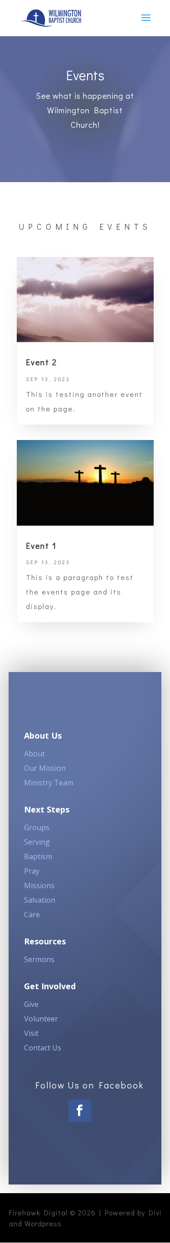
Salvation (39, 900)
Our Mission (45, 768)
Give (31, 1004)
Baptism (38, 856)
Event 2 (41, 362)
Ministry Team (48, 783)
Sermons (39, 959)
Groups (36, 827)
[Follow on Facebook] (79, 1110)
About (34, 754)
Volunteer (41, 1019)
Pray (31, 871)
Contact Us (42, 1048)
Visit (31, 1033)
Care (32, 914)
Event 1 (41, 545)
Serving (37, 842)
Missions (39, 885)
